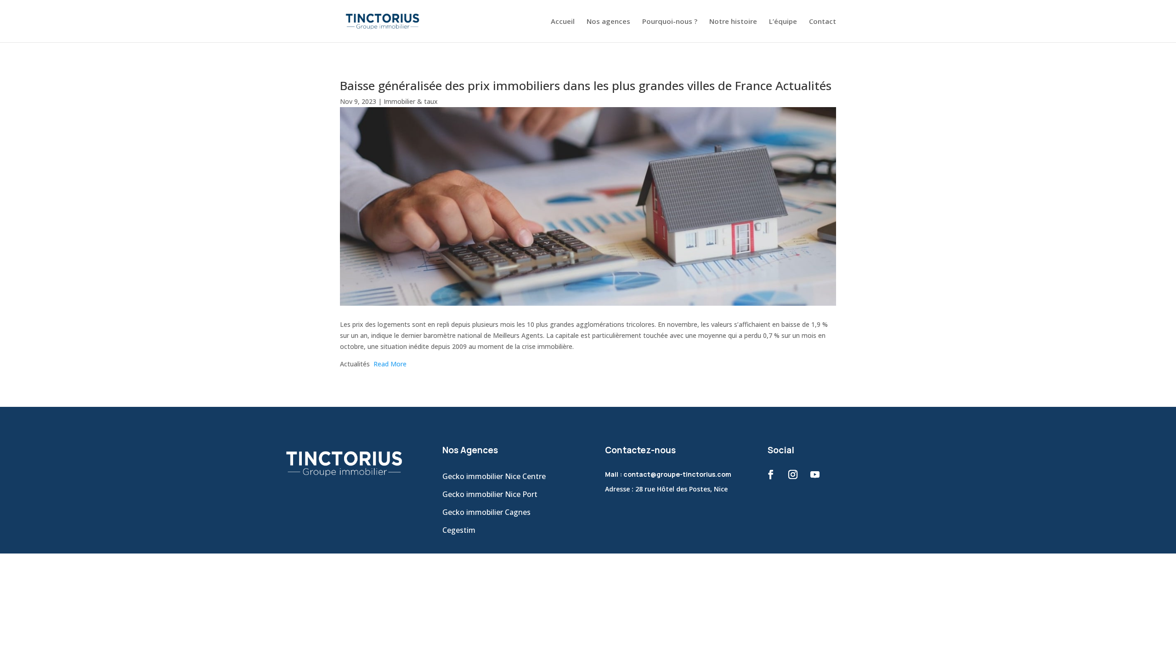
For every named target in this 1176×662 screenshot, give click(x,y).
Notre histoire (733, 22)
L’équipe (783, 22)
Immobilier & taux (411, 101)
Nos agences (608, 22)
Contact (822, 22)
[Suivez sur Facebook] (771, 474)
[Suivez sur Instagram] (793, 474)
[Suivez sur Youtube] (815, 474)
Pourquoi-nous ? (669, 22)
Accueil (563, 22)
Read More (390, 364)
